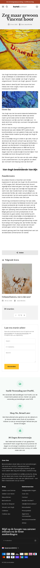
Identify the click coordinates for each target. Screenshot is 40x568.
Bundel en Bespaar (8, 504)
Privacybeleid (26, 511)
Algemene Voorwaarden (26, 515)
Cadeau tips (6, 514)
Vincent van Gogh (8, 507)
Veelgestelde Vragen (29, 490)
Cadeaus (5, 511)
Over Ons (25, 494)
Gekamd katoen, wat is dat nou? (16, 297)
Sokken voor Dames (8, 490)
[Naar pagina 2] (24, 315)
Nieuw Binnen (6, 497)
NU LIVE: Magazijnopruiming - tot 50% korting (20, 2)
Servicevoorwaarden (29, 519)
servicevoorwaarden (22, 333)
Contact (25, 497)
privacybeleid (8, 333)
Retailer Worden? (27, 501)
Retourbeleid (26, 507)
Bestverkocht (6, 501)
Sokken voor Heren (8, 494)
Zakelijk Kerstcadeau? (29, 504)
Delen (21, 253)
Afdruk (24, 523)
